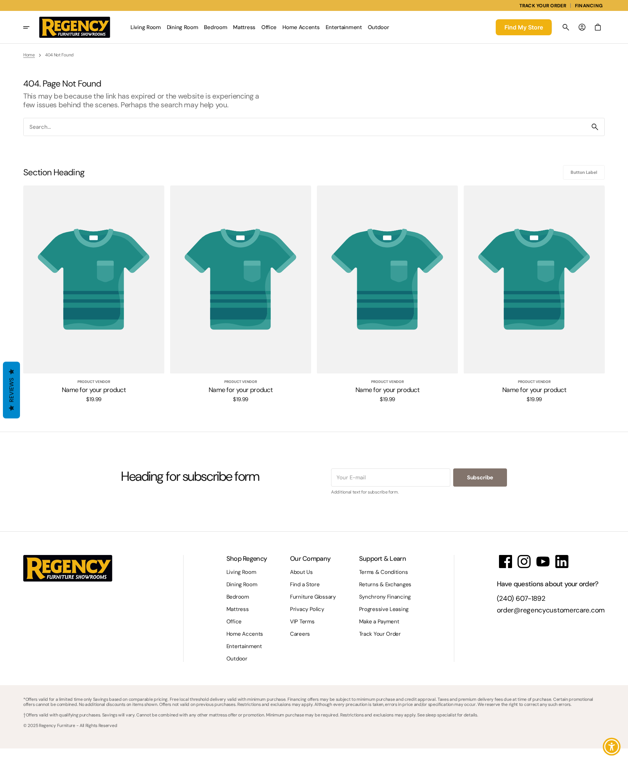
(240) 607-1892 (521, 599)
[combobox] (304, 127)
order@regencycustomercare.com (551, 610)
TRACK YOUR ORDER (543, 6)
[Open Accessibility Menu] (612, 747)
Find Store (523, 27)
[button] (566, 27)
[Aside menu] (31, 27)
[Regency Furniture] (74, 27)
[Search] (594, 127)
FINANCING (589, 6)
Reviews (11, 390)
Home (29, 54)
